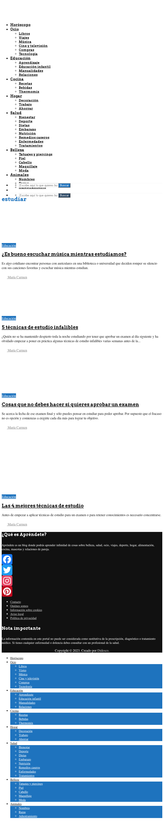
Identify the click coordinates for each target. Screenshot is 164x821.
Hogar (14, 727)
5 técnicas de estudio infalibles (40, 327)
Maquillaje (25, 796)
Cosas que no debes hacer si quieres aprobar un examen (70, 404)
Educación (9, 245)
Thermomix (26, 723)
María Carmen (17, 277)
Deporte (23, 751)
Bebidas (23, 719)
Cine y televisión (29, 678)
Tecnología (25, 686)
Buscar (64, 195)
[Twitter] (82, 570)
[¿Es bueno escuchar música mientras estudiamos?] (32, 241)
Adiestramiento (28, 816)
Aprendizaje (26, 694)
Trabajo (23, 735)
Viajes (22, 670)
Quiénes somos (19, 606)
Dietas (22, 755)
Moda (22, 800)
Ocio (13, 662)
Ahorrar (23, 739)
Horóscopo (16, 658)
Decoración (25, 731)
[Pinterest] (82, 591)
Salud (13, 743)
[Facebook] (82, 559)
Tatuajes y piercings (31, 784)
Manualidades (27, 703)
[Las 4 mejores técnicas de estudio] (32, 492)
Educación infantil (30, 698)
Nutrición (24, 763)
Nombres (27, 179)
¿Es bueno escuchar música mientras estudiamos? (64, 254)
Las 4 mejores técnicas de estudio (43, 505)
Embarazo (25, 759)
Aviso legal (17, 614)
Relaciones (25, 707)
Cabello (23, 792)
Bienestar (24, 747)
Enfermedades (27, 771)
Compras (24, 682)
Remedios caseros (29, 767)
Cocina (14, 711)
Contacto (15, 602)
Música (23, 674)
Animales (16, 804)
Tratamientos (26, 775)
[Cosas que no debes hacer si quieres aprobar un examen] (32, 391)
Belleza (14, 780)
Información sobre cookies (26, 610)
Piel (21, 788)
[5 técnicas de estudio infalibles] (32, 313)
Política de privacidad (23, 618)
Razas (22, 812)
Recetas (23, 715)
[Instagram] (82, 580)
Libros (23, 666)
